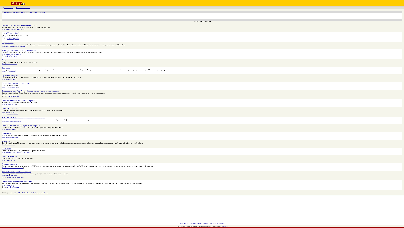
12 (27, 192)
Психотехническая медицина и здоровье (18, 100)
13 (29, 192)
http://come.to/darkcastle (9, 175)
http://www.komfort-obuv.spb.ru (11, 54)
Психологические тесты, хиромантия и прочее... (21, 125)
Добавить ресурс (8, 8)
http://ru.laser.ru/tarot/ (8, 145)
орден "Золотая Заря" (10, 33)
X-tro (4, 60)
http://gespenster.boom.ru (9, 79)
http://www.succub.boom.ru (10, 87)
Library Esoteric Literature (12, 108)
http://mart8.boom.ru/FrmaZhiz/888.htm (13, 46)
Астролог (6, 68)
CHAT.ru (225, 226)
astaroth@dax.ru (12, 114)
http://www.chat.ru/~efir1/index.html (12, 168)
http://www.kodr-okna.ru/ (9, 95)
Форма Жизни (7, 43)
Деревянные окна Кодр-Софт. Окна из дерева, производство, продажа (30, 91)
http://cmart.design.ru (8, 160)
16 (35, 192)
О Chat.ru (213, 223)
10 (23, 192)
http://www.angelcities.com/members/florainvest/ (16, 152)
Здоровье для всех (9, 164)
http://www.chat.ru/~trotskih (10, 37)
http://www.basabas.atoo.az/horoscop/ (13, 29)
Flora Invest (6, 149)
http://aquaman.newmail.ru (10, 137)
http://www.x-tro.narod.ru (9, 64)
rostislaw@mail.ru (13, 39)
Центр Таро (6, 141)
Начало (6, 12)
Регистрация (182, 223)
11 (25, 192)
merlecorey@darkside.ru (15, 177)
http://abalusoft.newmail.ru (10, 129)
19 (42, 192)
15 (33, 192)
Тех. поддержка (220, 223)
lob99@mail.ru (12, 56)
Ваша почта (190, 223)
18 (39, 192)
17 (37, 192)
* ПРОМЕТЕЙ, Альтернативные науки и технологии (23, 118)
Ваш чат (195, 223)
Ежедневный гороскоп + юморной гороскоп (20, 25)
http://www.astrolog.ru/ (9, 71)
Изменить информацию (23, 8)
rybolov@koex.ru (13, 187)
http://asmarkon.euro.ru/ (9, 104)
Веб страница (206, 223)
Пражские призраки (10, 75)
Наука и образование (18, 12)
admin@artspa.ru (13, 96)
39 (47, 192)
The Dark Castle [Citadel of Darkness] (16, 172)
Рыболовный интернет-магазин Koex (17, 181)
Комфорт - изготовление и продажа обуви (19, 50)
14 (31, 192)
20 (44, 192)
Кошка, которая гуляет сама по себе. (16, 83)
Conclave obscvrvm (9, 156)
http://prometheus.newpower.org (11, 121)
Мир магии (6, 133)
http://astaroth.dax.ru (8, 112)
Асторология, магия (37, 12)
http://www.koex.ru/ (8, 185)
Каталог (200, 223)
